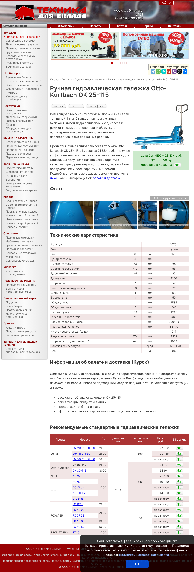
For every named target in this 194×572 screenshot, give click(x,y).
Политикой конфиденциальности (144, 555)
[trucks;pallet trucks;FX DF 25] (179, 515)
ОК (137, 564)
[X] (179, 71)
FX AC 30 (78, 521)
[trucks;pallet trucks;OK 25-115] (177, 165)
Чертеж (58, 106)
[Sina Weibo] (169, 71)
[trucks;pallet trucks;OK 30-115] (179, 470)
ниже (54, 178)
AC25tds (78, 487)
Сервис (147, 26)
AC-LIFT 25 (80, 493)
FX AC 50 (78, 526)
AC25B (77, 476)
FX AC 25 (78, 509)
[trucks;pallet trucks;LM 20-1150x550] (179, 448)
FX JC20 (78, 504)
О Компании (66, 26)
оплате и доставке (107, 178)
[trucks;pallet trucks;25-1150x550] (179, 454)
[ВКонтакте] (185, 71)
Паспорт (76, 106)
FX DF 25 (78, 515)
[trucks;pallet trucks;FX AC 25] (179, 510)
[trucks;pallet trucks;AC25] (179, 482)
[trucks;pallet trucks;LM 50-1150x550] (179, 459)
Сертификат (96, 106)
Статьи (122, 26)
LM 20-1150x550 (84, 448)
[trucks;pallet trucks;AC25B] (179, 476)
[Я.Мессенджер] (163, 71)
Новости (96, 26)
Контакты (175, 26)
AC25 (76, 481)
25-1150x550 (81, 453)
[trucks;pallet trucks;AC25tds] (179, 487)
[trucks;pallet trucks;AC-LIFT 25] (179, 493)
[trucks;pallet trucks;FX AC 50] (179, 527)
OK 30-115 (79, 470)
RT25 (76, 532)
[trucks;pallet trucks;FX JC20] (179, 504)
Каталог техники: (15, 25)
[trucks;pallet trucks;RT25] (179, 532)
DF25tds (78, 498)
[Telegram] (153, 71)
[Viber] (174, 71)
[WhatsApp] (158, 71)
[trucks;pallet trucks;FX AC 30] (179, 521)
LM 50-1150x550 (84, 459)
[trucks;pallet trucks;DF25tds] (179, 499)
